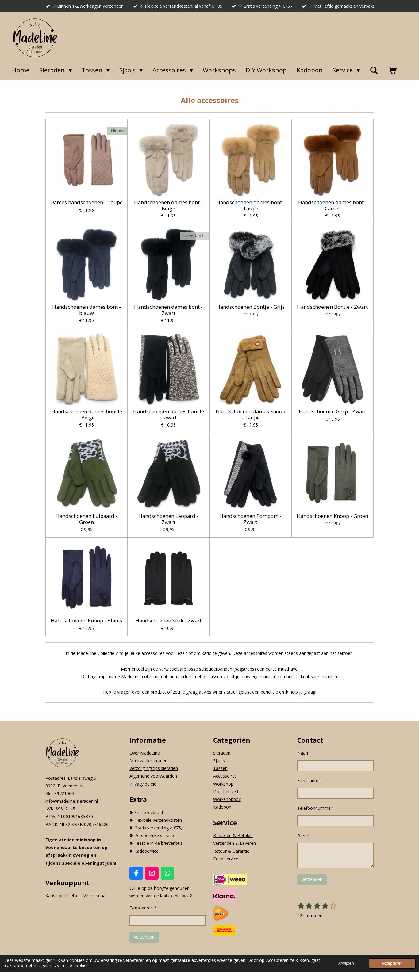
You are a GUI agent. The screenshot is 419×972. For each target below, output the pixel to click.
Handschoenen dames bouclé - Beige (86, 414)
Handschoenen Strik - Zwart (168, 621)
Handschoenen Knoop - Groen (332, 516)
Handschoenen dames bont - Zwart (168, 310)
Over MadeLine (144, 753)
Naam (303, 753)
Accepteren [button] (392, 963)
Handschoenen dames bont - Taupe (250, 205)
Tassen (220, 768)
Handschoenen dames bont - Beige (168, 205)
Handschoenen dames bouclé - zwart (168, 414)
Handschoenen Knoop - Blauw (86, 621)
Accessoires (225, 776)
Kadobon (222, 807)
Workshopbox (227, 799)
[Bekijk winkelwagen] (392, 70)
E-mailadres (309, 780)
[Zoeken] (374, 70)
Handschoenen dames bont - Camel (332, 205)
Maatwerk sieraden (148, 760)
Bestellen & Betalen (233, 835)
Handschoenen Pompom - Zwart (250, 519)
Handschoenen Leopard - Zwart (168, 519)
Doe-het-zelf (225, 791)
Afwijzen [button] (346, 963)
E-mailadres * (142, 908)
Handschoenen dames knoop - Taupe (250, 414)
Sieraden (221, 753)
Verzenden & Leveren (234, 843)
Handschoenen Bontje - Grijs (250, 307)
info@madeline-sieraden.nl (71, 801)
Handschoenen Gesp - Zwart (332, 411)
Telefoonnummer (314, 808)
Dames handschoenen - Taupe (86, 202)
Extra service (225, 859)
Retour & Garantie (231, 851)
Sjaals (219, 760)
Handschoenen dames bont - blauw (86, 310)
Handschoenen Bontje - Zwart (332, 307)
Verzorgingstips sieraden (153, 768)
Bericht (304, 836)
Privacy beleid (142, 784)
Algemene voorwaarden (153, 776)
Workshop (223, 784)
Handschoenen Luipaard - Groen (86, 519)
